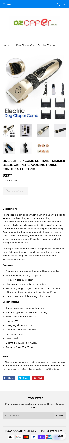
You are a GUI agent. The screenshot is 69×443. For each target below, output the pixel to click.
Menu (10, 4)
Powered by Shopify (50, 430)
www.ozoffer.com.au (24, 430)
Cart (63, 4)
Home (6, 45)
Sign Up (60, 415)
